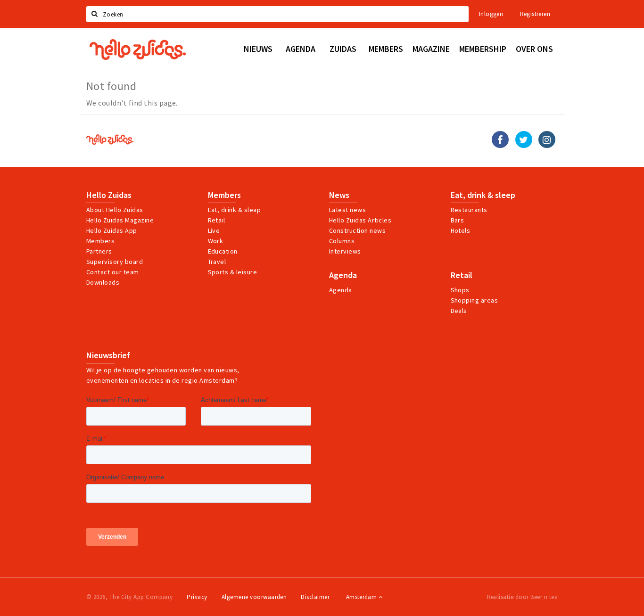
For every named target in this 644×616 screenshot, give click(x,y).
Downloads (102, 282)
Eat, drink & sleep (483, 195)
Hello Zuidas (109, 195)
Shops (460, 290)
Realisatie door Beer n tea (522, 597)
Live (214, 230)
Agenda (343, 275)
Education (223, 251)
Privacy (197, 597)
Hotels (461, 230)
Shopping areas (474, 300)
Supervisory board (114, 261)
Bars (457, 220)
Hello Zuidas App (111, 230)
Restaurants (469, 209)
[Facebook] (500, 139)
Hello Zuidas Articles (360, 220)
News (339, 195)
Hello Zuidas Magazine (120, 220)
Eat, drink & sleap (234, 209)
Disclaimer (315, 597)
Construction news (357, 230)
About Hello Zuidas (114, 209)
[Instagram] (546, 139)
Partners (99, 251)
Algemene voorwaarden (254, 597)
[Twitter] (523, 139)
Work (215, 241)
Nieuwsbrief (108, 355)
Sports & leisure (232, 272)
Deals (459, 310)
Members (100, 241)
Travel (217, 261)
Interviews (345, 251)
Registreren (535, 14)
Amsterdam (362, 597)
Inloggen (491, 14)
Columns (342, 241)
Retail (216, 220)
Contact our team (112, 272)
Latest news (347, 209)
